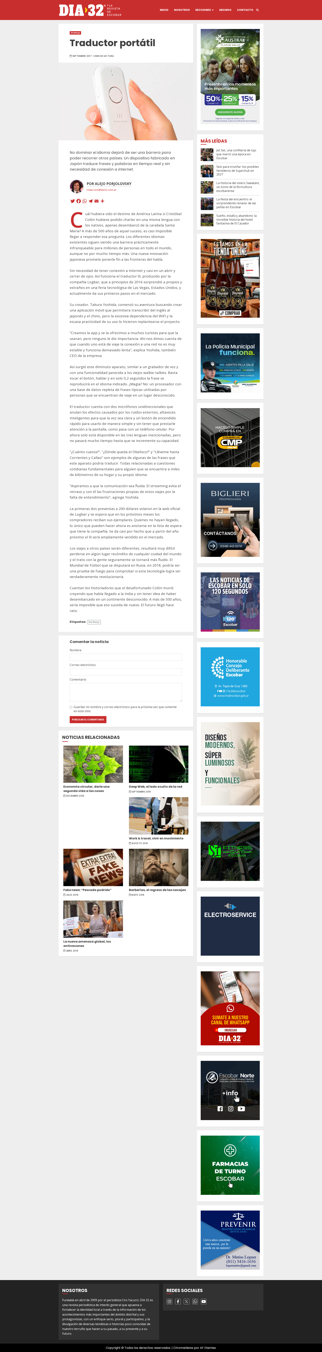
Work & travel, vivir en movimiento (159, 816)
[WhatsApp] (85, 201)
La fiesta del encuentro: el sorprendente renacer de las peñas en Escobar (236, 203)
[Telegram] (91, 201)
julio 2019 (72, 894)
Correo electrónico (83, 665)
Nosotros (182, 10)
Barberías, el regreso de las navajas (159, 867)
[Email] (97, 201)
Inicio (164, 10)
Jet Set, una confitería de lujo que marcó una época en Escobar (236, 154)
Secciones (203, 10)
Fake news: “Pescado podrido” (93, 867)
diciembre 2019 (75, 795)
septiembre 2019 (141, 791)
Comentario (78, 679)
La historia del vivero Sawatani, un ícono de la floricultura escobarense (238, 187)
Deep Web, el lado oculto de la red (159, 764)
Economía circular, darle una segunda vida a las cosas (93, 764)
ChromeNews (183, 1348)
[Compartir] (102, 201)
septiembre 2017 (82, 56)
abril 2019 (72, 950)
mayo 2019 (138, 894)
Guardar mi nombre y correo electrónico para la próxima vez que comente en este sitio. (125, 709)
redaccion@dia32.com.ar (101, 190)
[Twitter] (73, 201)
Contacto (245, 10)
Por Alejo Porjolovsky (109, 183)
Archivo (225, 10)
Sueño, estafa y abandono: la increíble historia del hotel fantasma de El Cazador (236, 220)
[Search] (257, 10)
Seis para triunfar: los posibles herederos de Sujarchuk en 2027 (237, 171)
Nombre (75, 650)
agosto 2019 (140, 843)
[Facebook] (79, 201)
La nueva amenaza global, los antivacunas (93, 919)
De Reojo (75, 32)
